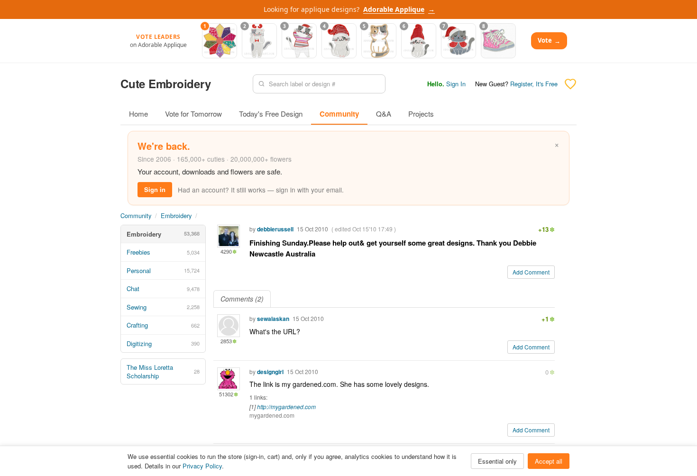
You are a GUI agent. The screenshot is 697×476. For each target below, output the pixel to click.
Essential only (497, 461)
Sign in (154, 189)
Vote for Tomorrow (193, 114)
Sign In (456, 83)
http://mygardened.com (286, 407)
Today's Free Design (271, 114)
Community (339, 114)
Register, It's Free (534, 83)
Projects (421, 114)
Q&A (383, 114)
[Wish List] (570, 84)
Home (138, 114)
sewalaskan (273, 318)
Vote (549, 40)
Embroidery (176, 215)
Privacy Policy (202, 465)
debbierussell (275, 229)
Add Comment (531, 272)
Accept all (548, 461)
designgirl (270, 371)
